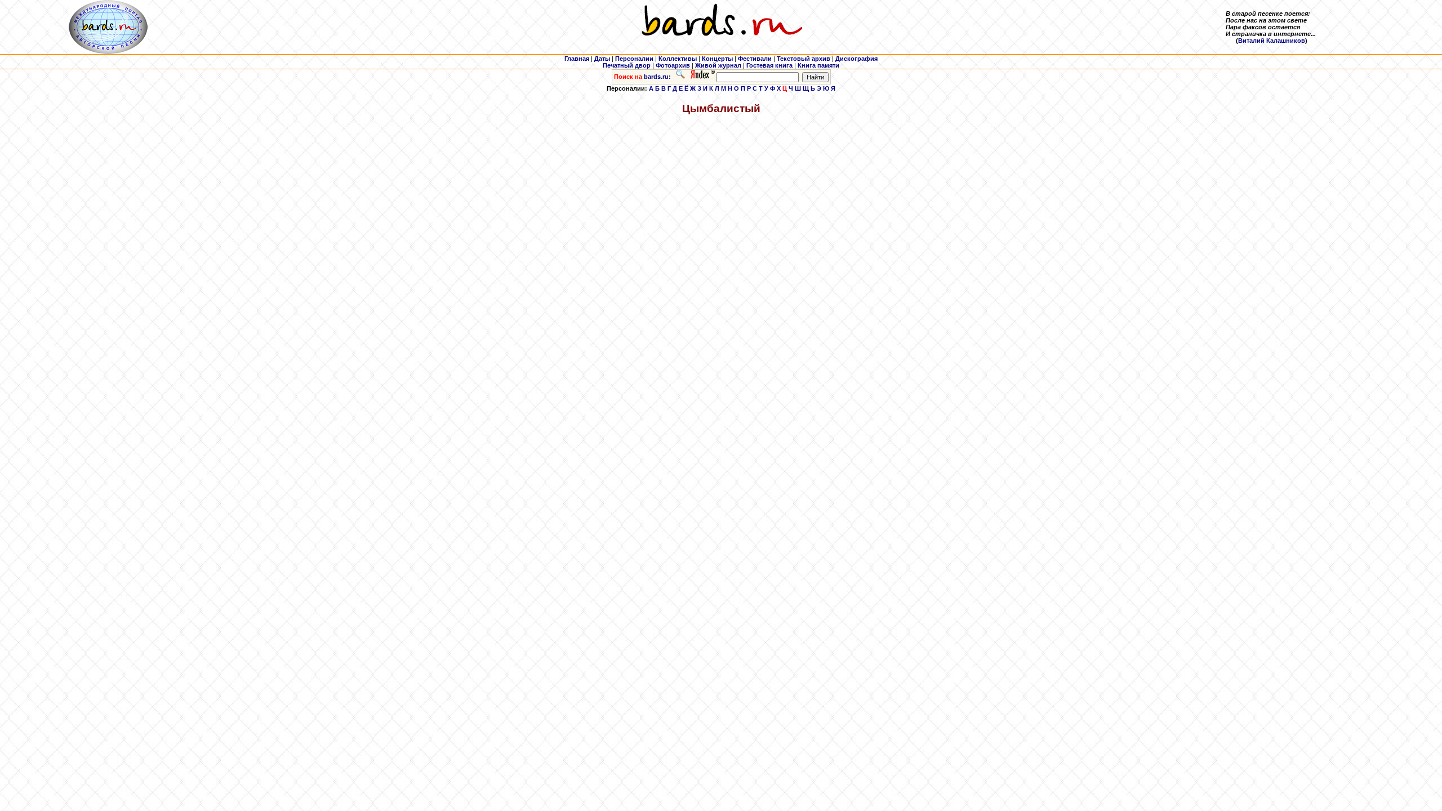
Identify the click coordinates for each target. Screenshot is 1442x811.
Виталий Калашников (1271, 40)
